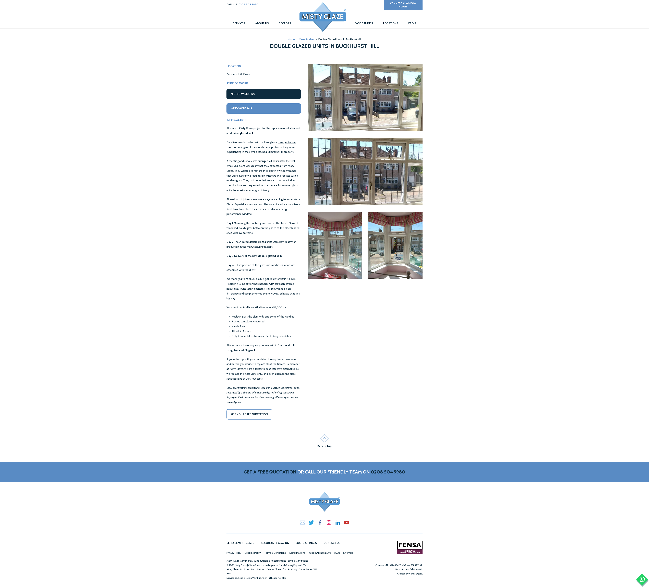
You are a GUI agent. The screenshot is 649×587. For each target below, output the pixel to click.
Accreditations (297, 552)
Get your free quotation (249, 414)
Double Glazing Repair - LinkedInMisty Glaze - (337, 522)
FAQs (337, 552)
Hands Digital (416, 573)
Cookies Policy (253, 552)
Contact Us (332, 543)
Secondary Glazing (275, 543)
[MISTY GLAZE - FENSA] (410, 547)
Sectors (285, 23)
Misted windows (243, 94)
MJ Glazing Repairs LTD (294, 565)
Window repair (241, 108)
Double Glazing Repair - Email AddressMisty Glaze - (302, 522)
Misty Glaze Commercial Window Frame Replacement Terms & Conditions (267, 560)
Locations (390, 23)
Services (239, 23)
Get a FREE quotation (270, 472)
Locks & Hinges (306, 543)
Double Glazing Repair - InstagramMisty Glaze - (329, 522)
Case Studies (363, 23)
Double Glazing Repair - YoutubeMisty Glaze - (346, 522)
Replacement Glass (240, 543)
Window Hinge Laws (320, 552)
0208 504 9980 (248, 4)
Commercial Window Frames (403, 5)
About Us (262, 23)
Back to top (324, 446)
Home (322, 17)
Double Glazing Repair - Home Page (324, 502)
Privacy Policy (233, 552)
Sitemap (348, 552)
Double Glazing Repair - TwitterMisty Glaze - (311, 522)
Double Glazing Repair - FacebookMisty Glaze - (320, 522)
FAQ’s (412, 23)
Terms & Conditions (275, 552)
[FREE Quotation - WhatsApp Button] (642, 579)
